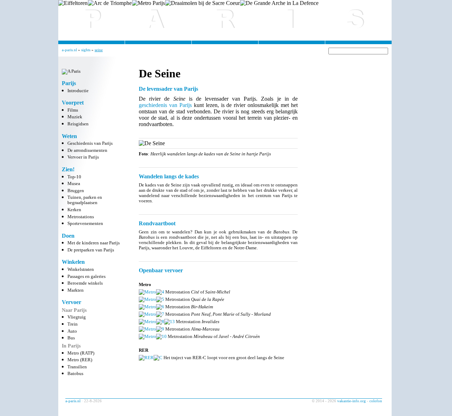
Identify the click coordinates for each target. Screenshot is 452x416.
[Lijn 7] (160, 314)
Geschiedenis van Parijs (90, 143)
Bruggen (75, 190)
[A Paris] (71, 71)
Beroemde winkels (85, 283)
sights (85, 50)
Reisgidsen (78, 123)
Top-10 (74, 176)
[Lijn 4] (160, 292)
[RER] (146, 357)
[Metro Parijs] (147, 292)
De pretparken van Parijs (90, 250)
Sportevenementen (85, 223)
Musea (73, 183)
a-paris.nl (69, 50)
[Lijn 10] (161, 336)
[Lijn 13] (169, 321)
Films (72, 110)
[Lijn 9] (160, 329)
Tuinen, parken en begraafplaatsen (84, 200)
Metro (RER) (79, 359)
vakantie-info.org (351, 401)
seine (99, 50)
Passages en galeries (86, 276)
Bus (71, 337)
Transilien (77, 366)
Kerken (74, 209)
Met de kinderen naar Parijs (93, 242)
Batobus (75, 373)
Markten (75, 290)
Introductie (78, 90)
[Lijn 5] (160, 299)
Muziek (74, 116)
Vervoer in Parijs (83, 157)
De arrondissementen (87, 150)
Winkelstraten (80, 269)
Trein (72, 324)
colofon (375, 401)
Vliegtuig (76, 317)
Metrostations (80, 216)
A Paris (225, 17)
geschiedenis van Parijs (165, 105)
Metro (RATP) (80, 353)
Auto (72, 331)
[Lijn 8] (160, 321)
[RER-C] (158, 357)
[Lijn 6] (160, 306)
